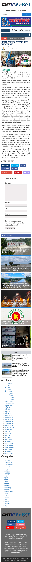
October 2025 (9, 402)
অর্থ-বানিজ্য (7, 468)
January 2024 (9, 443)
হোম (5, 38)
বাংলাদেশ (7, 486)
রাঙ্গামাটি (7, 496)
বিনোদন (7, 490)
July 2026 (7, 386)
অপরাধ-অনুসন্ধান (9, 466)
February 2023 (9, 451)
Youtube (10, 528)
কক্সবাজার (7, 472)
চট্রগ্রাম (6, 478)
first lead (7, 460)
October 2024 (9, 426)
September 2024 (9, 428)
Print (27, 172)
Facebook (6, 165)
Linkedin (6, 169)
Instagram (21, 525)
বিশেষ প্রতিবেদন (9, 492)
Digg (23, 165)
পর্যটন (6, 482)
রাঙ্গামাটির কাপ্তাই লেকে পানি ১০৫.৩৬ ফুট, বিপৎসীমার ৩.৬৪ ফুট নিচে (14, 269)
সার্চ (26, 14)
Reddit (15, 169)
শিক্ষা (18, 38)
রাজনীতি (7, 498)
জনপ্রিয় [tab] (16, 352)
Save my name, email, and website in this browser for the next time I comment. (14, 223)
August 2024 (8, 430)
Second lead (13, 38)
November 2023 (9, 447)
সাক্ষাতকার (7, 504)
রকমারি (6, 494)
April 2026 (8, 390)
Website (7, 214)
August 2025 (8, 406)
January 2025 (9, 420)
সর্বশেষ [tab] (16, 350)
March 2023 (8, 449)
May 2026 (7, 388)
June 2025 (8, 410)
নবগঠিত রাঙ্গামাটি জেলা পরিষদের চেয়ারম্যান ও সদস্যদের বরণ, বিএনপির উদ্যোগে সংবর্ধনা (16, 304)
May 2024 (7, 436)
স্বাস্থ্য (6, 506)
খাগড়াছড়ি (7, 474)
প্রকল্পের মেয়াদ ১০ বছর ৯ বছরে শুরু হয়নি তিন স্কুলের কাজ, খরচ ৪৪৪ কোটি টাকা (15, 323)
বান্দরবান (7, 484)
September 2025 (9, 404)
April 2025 (8, 414)
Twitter (15, 165)
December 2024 (9, 422)
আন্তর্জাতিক (7, 470)
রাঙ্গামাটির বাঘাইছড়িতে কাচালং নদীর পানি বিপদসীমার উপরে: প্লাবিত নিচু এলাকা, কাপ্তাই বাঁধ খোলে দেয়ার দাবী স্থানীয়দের (15, 286)
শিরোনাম (22, 38)
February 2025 (9, 418)
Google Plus (7, 172)
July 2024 (7, 432)
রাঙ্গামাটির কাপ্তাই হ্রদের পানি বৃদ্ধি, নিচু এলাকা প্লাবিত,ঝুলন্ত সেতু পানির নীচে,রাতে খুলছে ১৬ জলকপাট (15, 251)
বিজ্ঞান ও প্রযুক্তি (8, 488)
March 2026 (8, 392)
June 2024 (8, 433)
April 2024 (8, 437)
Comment (8, 183)
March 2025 (8, 416)
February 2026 (9, 394)
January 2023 (9, 453)
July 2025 (7, 408)
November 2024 (9, 424)
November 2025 (9, 400)
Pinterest (18, 172)
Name (7, 203)
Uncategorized (9, 464)
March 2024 (8, 439)
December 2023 (9, 445)
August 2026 (8, 384)
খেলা (6, 476)
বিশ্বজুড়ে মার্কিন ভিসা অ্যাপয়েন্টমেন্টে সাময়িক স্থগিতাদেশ (15, 345)
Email (7, 208)
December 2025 (9, 398)
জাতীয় (6, 480)
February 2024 (9, 441)
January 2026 (9, 396)
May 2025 (7, 412)
